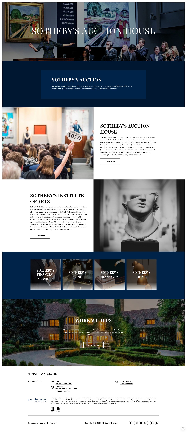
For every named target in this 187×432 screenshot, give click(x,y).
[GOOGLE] (157, 423)
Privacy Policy (110, 423)
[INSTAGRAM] (136, 423)
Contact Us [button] (93, 345)
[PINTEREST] (141, 423)
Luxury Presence (48, 423)
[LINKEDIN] (146, 423)
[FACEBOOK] (130, 423)
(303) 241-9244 (126, 383)
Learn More (110, 161)
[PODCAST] (151, 423)
